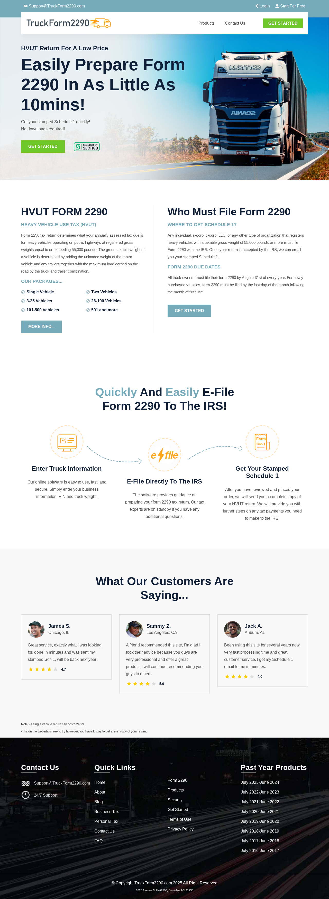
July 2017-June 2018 (260, 841)
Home (99, 782)
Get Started (43, 146)
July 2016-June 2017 (260, 850)
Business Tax (106, 811)
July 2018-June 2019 (260, 831)
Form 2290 (177, 780)
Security (175, 800)
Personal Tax (106, 821)
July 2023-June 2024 (260, 782)
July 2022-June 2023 (260, 792)
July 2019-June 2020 (260, 821)
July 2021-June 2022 (260, 802)
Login (264, 6)
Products (206, 23)
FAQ (98, 841)
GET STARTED (283, 23)
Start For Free (292, 6)
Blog (98, 802)
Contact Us (235, 23)
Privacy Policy (181, 829)
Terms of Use (179, 819)
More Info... (41, 326)
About (99, 792)
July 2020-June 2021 (260, 811)
